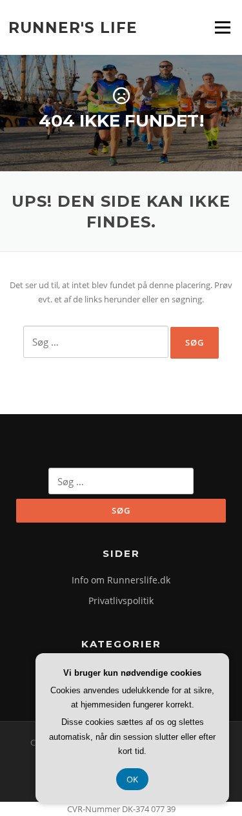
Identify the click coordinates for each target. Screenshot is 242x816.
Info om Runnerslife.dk (121, 580)
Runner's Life (72, 27)
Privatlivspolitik (121, 600)
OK (132, 779)
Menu (222, 27)
